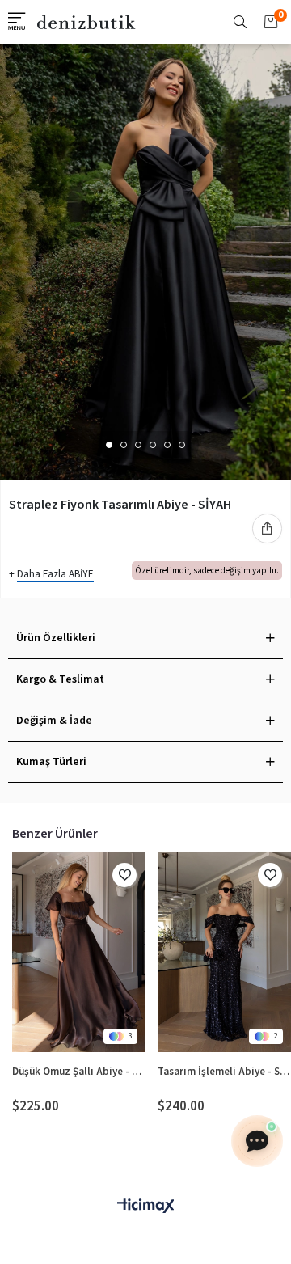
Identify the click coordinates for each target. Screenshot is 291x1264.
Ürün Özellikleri (55, 638)
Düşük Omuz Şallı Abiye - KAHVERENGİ (79, 1071)
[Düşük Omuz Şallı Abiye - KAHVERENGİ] (79, 952)
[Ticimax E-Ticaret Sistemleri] (145, 1206)
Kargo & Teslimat (60, 679)
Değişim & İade (54, 720)
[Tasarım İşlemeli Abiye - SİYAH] (224, 952)
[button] (109, 445)
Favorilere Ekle (124, 875)
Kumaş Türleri (51, 762)
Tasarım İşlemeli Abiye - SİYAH (224, 1071)
